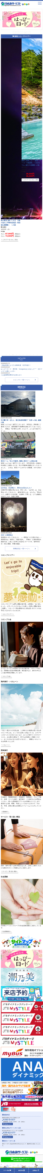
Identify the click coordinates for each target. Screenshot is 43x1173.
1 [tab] (14, 32)
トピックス (22, 358)
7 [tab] (27, 354)
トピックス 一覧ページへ (21, 380)
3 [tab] (21, 32)
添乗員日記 (22, 387)
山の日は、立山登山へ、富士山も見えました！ (16, 488)
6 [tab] (23, 354)
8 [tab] (30, 354)
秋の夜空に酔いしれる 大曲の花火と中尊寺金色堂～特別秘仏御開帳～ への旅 (10, 223)
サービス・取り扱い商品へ (10, 871)
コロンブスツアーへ (8, 614)
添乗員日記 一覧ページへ (21, 548)
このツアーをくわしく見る (10, 239)
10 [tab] (37, 354)
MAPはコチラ (8, 1124)
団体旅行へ (5, 811)
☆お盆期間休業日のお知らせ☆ (11, 375)
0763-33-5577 (9, 1120)
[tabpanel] (21, 18)
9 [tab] (33, 354)
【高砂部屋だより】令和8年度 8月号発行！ (16, 365)
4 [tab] (25, 32)
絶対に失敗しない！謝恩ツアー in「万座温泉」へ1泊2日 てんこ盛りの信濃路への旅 (31, 163)
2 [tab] (18, 32)
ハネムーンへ (6, 745)
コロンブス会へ (6, 676)
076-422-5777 (9, 1133)
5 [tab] (29, 32)
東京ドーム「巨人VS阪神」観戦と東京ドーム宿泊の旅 (19, 461)
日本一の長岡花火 (7, 535)
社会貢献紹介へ (6, 931)
